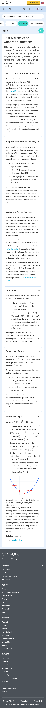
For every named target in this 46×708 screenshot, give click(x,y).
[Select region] (42, 2)
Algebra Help (16, 540)
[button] (23, 73)
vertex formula (12, 249)
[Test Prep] (31, 9)
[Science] (18, 9)
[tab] (11, 23)
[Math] (4, 9)
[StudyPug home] (10, 554)
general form (14, 91)
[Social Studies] (24, 9)
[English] (11, 9)
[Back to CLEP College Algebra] (5, 16)
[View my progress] (41, 30)
